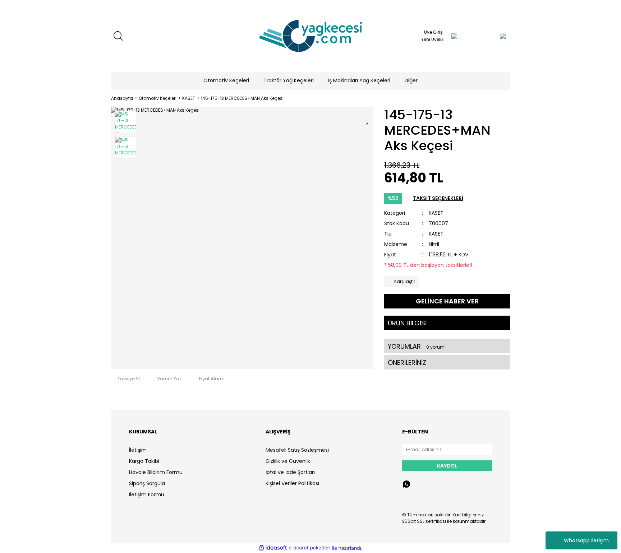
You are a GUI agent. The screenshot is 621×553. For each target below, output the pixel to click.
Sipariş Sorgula (147, 483)
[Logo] (310, 36)
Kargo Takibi (144, 461)
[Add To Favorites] (368, 119)
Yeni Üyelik (432, 39)
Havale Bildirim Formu (156, 472)
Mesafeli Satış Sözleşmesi (297, 450)
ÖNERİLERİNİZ (407, 362)
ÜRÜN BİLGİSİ (407, 323)
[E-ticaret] (310, 548)
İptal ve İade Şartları (290, 472)
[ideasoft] (272, 548)
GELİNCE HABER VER (447, 301)
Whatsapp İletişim (586, 540)
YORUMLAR (416, 346)
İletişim (138, 450)
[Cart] (488, 36)
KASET (436, 213)
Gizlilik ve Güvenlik (288, 461)
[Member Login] (454, 36)
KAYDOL (447, 465)
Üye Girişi (433, 32)
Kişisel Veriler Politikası (292, 483)
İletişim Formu (146, 494)
